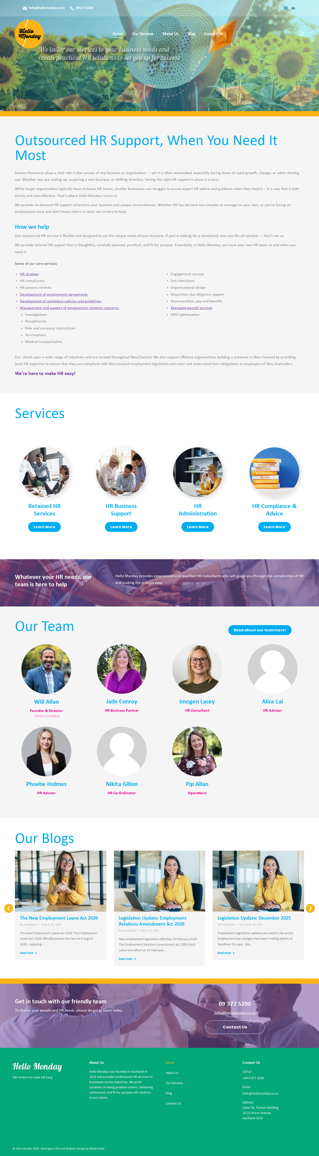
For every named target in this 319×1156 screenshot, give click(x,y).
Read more (26, 953)
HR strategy (29, 274)
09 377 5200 (84, 8)
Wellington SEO (50, 1148)
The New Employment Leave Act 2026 (59, 918)
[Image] (45, 472)
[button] (8, 908)
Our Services (83, 72)
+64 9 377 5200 (253, 1078)
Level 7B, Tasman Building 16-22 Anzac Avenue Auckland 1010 (260, 1113)
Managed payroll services (191, 308)
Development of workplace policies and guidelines (60, 301)
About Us (172, 1073)
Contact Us (173, 1104)
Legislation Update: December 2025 (254, 918)
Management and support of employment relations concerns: (69, 308)
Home (170, 1063)
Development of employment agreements (54, 295)
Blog (169, 1093)
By (29, 924)
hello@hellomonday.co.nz (47, 8)
